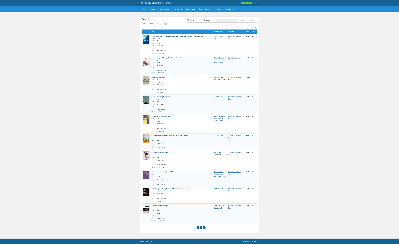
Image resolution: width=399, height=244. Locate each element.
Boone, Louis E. (218, 152)
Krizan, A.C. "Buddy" (219, 116)
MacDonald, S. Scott (219, 79)
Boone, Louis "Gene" (220, 176)
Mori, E (216, 38)
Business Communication (160, 116)
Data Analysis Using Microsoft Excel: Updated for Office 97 (172, 189)
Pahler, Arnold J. (218, 36)
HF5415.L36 (160, 220)
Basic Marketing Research (160, 97)
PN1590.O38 (160, 73)
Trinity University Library (158, 3)
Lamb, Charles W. (219, 205)
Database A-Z (177, 9)
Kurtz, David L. (218, 154)
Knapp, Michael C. (219, 135)
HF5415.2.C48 (161, 111)
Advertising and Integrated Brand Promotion (167, 58)
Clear (252, 20)
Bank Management (158, 77)
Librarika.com (255, 241)
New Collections (204, 9)
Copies (254, 31)
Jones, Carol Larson (219, 120)
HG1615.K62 (160, 92)
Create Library (246, 3)
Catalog (152, 9)
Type (247, 31)
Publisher (231, 31)
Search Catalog (164, 9)
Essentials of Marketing (159, 206)
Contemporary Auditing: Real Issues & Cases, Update (170, 135)
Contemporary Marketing (160, 152)
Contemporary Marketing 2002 (162, 172)
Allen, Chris (217, 60)
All (165, 24)
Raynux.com (149, 241)
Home (144, 9)
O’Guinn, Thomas (219, 58)
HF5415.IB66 (160, 167)
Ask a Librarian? (230, 9)
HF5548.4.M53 (161, 201)
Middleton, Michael (219, 188)
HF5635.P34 (160, 53)
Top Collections (190, 9)
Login (255, 3)
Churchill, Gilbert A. (219, 96)
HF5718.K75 (160, 131)
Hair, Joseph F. (218, 208)
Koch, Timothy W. (219, 77)
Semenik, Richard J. (219, 62)
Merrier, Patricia (218, 118)
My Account (217, 9)
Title (152, 31)
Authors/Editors (218, 31)
